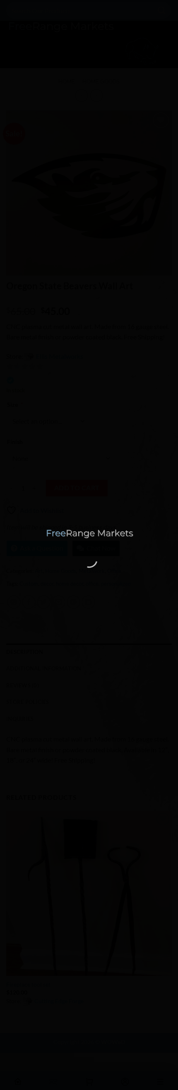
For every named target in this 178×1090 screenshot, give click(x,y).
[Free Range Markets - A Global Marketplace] (89, 534)
